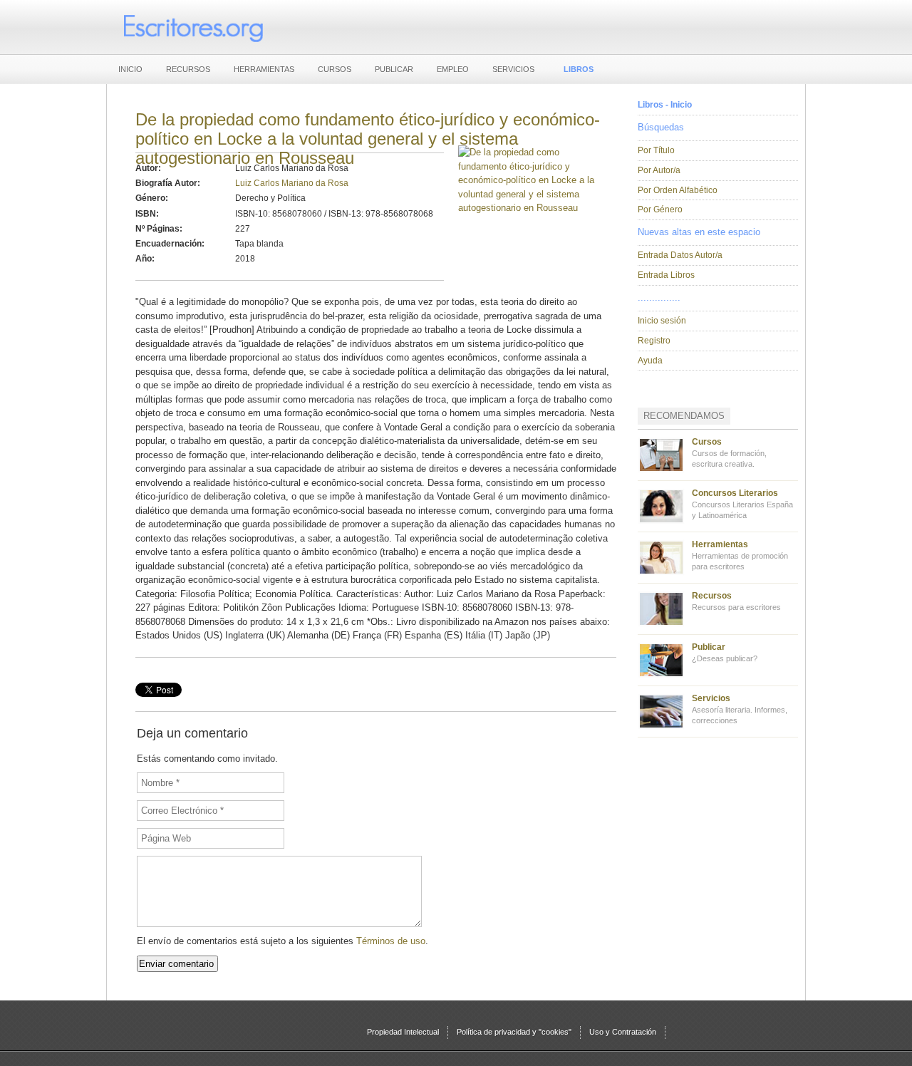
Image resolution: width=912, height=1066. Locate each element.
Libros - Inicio (665, 105)
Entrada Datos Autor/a (680, 255)
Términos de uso (390, 941)
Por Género (660, 209)
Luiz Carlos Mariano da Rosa (291, 183)
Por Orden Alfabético (677, 190)
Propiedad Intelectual (403, 1032)
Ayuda (650, 361)
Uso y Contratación (622, 1032)
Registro (654, 341)
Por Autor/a (659, 170)
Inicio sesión (662, 321)
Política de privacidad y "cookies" (514, 1032)
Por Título (656, 150)
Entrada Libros (666, 275)
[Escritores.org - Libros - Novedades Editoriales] (192, 27)
